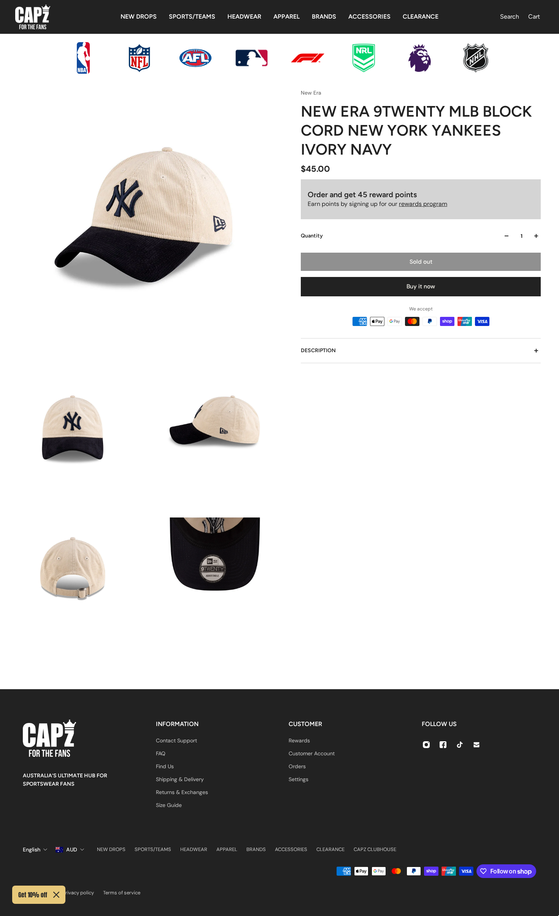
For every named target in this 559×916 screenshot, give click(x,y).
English (31, 849)
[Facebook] (443, 744)
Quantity (312, 236)
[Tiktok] (459, 744)
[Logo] (32, 17)
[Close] (56, 895)
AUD (71, 849)
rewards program (423, 204)
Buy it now (421, 286)
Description (318, 350)
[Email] (476, 744)
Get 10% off (32, 894)
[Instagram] (426, 744)
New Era (311, 92)
